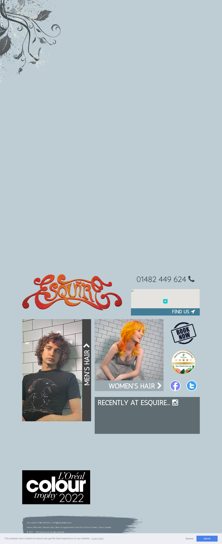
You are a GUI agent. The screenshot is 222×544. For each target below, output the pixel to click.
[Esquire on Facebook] (175, 386)
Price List (78, 527)
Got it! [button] (207, 538)
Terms (101, 527)
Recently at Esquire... (135, 402)
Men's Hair (87, 366)
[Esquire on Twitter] (191, 386)
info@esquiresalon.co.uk (62, 523)
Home (29, 527)
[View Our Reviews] (183, 374)
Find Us (87, 527)
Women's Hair (133, 386)
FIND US (180, 311)
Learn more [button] (97, 538)
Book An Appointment (65, 527)
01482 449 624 (162, 279)
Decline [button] (189, 538)
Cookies (108, 527)
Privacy (94, 527)
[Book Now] (183, 333)
